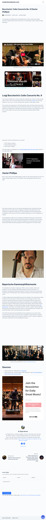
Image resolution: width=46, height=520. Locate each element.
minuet (33, 100)
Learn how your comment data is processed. (30, 495)
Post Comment (6, 493)
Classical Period (22, 15)
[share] (30, 73)
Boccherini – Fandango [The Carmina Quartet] (33, 160)
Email (18, 477)
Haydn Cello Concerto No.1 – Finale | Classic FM (18, 73)
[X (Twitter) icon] (24, 444)
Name (4, 477)
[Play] (33, 75)
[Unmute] (34, 75)
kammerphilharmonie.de (31, 361)
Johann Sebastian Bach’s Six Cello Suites (28, 149)
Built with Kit (33, 417)
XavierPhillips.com (27, 278)
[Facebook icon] (22, 444)
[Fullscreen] (40, 75)
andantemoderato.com (10, 2)
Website (33, 477)
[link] (6, 73)
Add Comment (6, 481)
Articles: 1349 (23, 446)
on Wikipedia (23, 370)
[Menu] (43, 2)
